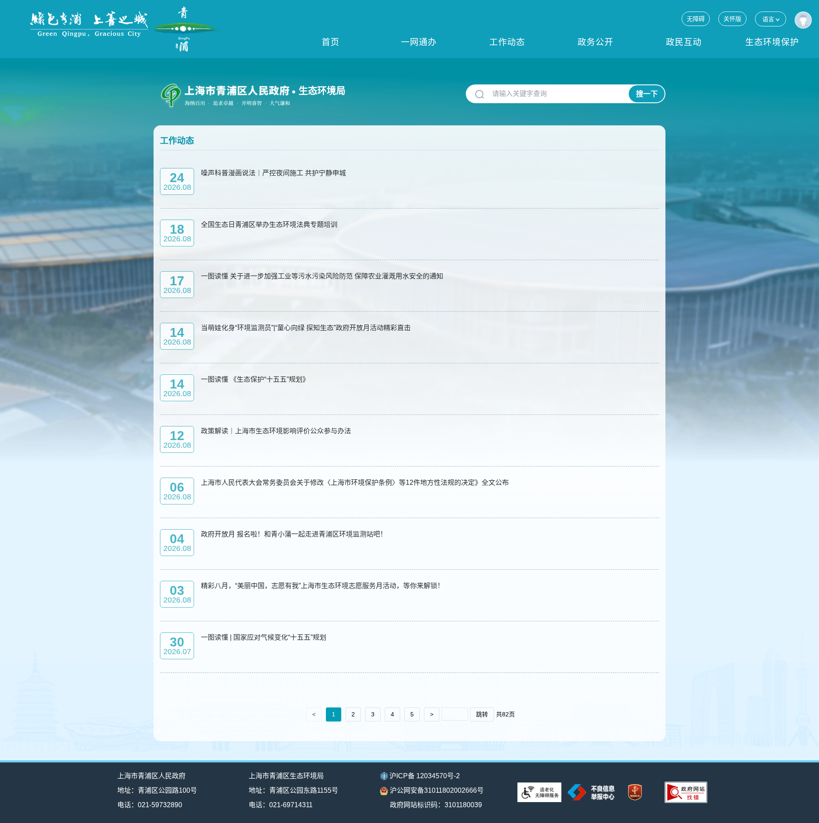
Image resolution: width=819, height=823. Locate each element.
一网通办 (419, 42)
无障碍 (696, 18)
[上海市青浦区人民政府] (126, 29)
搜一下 (647, 94)
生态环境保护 (772, 42)
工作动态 (507, 42)
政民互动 (684, 42)
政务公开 (595, 42)
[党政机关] (635, 792)
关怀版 (732, 18)
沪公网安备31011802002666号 (437, 790)
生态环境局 (322, 90)
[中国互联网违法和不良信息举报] (591, 792)
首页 (331, 42)
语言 (768, 19)
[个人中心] (803, 20)
